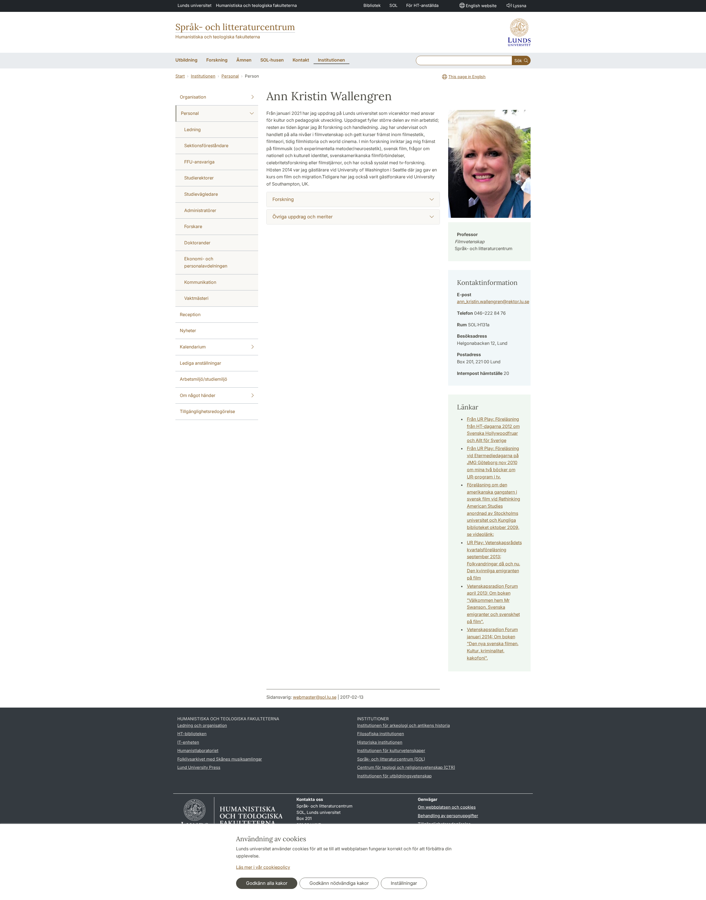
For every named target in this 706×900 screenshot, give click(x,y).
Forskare (193, 226)
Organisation (193, 97)
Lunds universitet (195, 5)
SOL (393, 5)
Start (180, 76)
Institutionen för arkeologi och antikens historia (403, 725)
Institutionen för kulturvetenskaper (391, 750)
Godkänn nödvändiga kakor (339, 883)
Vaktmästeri (196, 298)
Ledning (192, 129)
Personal (230, 76)
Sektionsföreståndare (206, 145)
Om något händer (197, 395)
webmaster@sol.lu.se (314, 697)
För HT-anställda (422, 5)
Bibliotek (372, 5)
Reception (190, 314)
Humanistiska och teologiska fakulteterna (256, 5)
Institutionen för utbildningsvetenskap (394, 776)
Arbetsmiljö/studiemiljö (203, 379)
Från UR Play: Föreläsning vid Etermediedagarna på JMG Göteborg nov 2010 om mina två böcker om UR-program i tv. (493, 462)
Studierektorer (199, 178)
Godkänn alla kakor (266, 883)
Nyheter (188, 330)
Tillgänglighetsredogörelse (207, 411)
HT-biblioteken (192, 733)
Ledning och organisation (202, 725)
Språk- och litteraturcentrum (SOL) (391, 759)
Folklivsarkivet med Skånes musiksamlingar (219, 759)
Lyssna (519, 5)
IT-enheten (188, 742)
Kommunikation (200, 282)
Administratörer (200, 210)
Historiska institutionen (379, 742)
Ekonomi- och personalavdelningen (205, 262)
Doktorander (197, 242)
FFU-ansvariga (199, 162)
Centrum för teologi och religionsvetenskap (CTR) (406, 767)
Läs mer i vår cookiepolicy (263, 867)
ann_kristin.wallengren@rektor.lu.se (493, 301)
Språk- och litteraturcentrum (235, 27)
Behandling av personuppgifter (448, 815)
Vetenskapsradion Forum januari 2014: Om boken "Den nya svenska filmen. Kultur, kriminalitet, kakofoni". (492, 643)
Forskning (283, 199)
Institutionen (203, 76)
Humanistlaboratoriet (197, 750)
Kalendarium (193, 347)
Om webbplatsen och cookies (447, 807)
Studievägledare (201, 194)
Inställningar (404, 883)
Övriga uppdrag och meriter (302, 216)
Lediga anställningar (200, 363)
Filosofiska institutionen (380, 733)
